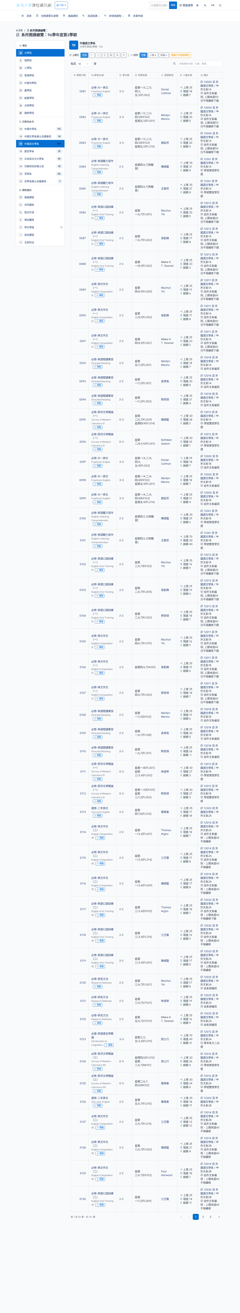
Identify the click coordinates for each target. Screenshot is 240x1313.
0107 (83, 692)
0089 (82, 289)
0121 (83, 1000)
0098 (82, 480)
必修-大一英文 (99, 87)
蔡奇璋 (165, 399)
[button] (91, 16)
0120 (83, 982)
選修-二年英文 (99, 808)
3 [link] (210, 1216)
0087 (82, 238)
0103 (83, 589)
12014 (207, 822)
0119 (83, 960)
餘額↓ (163, 55)
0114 (83, 832)
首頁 (20, 30)
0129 (83, 1173)
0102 (83, 564)
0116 (83, 883)
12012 (207, 412)
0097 (83, 461)
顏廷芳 (165, 142)
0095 (82, 419)
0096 (83, 441)
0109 (83, 733)
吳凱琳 (165, 238)
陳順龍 (165, 166)
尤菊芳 (165, 188)
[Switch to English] (205, 5)
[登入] (197, 5)
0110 (83, 751)
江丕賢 (165, 857)
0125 (83, 1083)
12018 (207, 357)
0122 (83, 1019)
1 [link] (195, 1216)
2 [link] (203, 1216)
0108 (83, 714)
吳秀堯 (165, 381)
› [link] (217, 95)
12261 (207, 159)
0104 (83, 615)
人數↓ (153, 55)
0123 (83, 1039)
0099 (83, 498)
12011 (207, 280)
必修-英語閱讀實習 (102, 359)
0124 (83, 1061)
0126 (83, 1101)
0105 (83, 641)
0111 (83, 771)
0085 (82, 188)
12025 (208, 977)
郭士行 (165, 1039)
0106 (83, 667)
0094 (82, 399)
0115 (83, 857)
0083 (82, 142)
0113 (83, 811)
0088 (82, 263)
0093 (82, 381)
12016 (207, 1053)
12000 (208, 81)
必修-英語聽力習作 (102, 160)
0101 (83, 540)
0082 (82, 117)
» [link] (219, 1216)
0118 (83, 934)
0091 (83, 341)
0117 (83, 909)
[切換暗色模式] (220, 5)
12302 (208, 808)
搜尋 (173, 5)
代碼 (143, 55)
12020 (208, 899)
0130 (83, 1199)
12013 (207, 203)
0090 (82, 315)
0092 (83, 363)
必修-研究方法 (99, 978)
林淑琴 (165, 771)
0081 (83, 91)
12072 (207, 1031)
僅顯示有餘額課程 (180, 55)
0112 (83, 793)
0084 (82, 166)
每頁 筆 (83, 63)
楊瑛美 (165, 811)
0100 (83, 518)
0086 (82, 212)
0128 (83, 1147)
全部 (84, 55)
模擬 (99, 95)
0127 (83, 1121)
